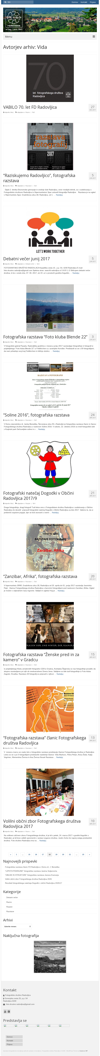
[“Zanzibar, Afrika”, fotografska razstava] (50, 547)
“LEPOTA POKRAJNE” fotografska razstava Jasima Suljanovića (31, 871)
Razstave (29, 186)
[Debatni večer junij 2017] (50, 230)
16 (36, 854)
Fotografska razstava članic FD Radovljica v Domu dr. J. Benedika (32, 867)
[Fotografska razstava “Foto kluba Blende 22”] (50, 308)
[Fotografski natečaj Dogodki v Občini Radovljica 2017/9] (50, 464)
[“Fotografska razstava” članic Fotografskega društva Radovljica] (50, 709)
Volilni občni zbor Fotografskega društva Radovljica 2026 (28, 879)
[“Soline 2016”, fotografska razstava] (50, 386)
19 (56, 854)
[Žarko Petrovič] (52, 1027)
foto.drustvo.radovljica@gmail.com (20, 1004)
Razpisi (28, 503)
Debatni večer (30, 264)
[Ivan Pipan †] (19, 1027)
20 (63, 854)
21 (70, 854)
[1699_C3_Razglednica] (50, 957)
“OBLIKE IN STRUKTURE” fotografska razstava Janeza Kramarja (32, 875)
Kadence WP (84, 1051)
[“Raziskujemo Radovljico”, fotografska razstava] (50, 146)
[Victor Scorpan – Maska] (8, 1027)
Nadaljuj (59, 195)
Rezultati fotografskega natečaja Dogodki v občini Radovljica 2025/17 (33, 883)
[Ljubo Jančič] (30, 1027)
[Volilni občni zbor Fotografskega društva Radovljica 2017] (50, 792)
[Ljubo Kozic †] (41, 1027)
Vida (11, 112)
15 (29, 854)
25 (83, 854)
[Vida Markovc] (64, 1027)
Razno (28, 112)
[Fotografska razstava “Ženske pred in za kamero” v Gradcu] (50, 626)
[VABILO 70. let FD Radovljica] (50, 78)
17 (43, 854)
